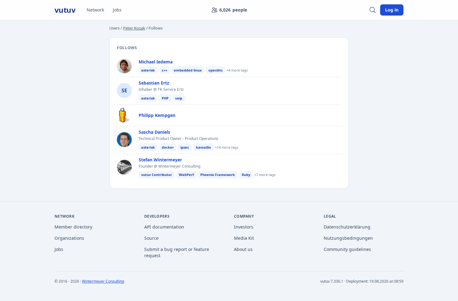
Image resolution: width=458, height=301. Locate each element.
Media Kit (244, 238)
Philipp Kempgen (157, 115)
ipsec (184, 147)
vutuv (65, 10)
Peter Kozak (134, 28)
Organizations (69, 238)
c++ (164, 70)
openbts (215, 70)
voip (178, 98)
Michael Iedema (156, 62)
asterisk (148, 70)
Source (151, 238)
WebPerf (186, 174)
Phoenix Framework (217, 174)
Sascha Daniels (154, 132)
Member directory (73, 227)
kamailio (203, 147)
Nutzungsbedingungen (348, 238)
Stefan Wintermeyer (160, 160)
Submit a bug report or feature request (176, 252)
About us (243, 249)
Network (95, 10)
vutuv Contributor (156, 174)
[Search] (372, 10)
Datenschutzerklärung (347, 227)
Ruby (246, 174)
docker (168, 147)
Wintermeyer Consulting (103, 281)
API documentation (164, 227)
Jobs (117, 10)
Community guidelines (347, 249)
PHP (165, 98)
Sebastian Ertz (154, 83)
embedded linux (188, 70)
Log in (391, 10)
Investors (243, 227)
